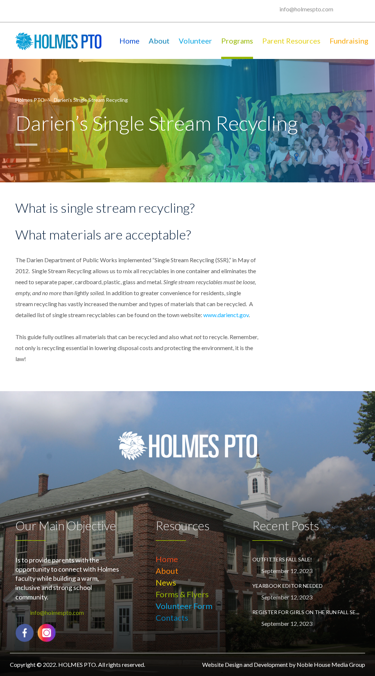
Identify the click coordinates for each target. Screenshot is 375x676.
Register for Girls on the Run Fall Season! (306, 612)
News (166, 582)
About (159, 40)
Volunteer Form (184, 606)
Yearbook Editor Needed (287, 586)
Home (129, 40)
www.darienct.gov (226, 314)
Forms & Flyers (182, 594)
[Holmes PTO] (58, 40)
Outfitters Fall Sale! (282, 559)
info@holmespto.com (306, 8)
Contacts (172, 618)
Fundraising (349, 40)
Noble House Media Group (331, 664)
